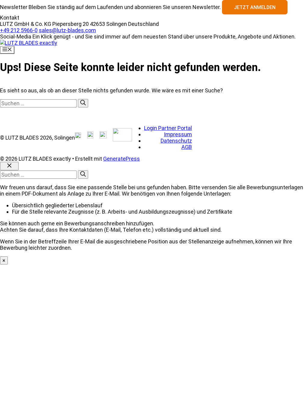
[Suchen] (83, 103)
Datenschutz (176, 141)
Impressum (178, 134)
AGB (186, 147)
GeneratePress (121, 159)
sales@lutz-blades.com (67, 30)
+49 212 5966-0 (19, 30)
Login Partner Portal (168, 128)
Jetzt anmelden (255, 7)
